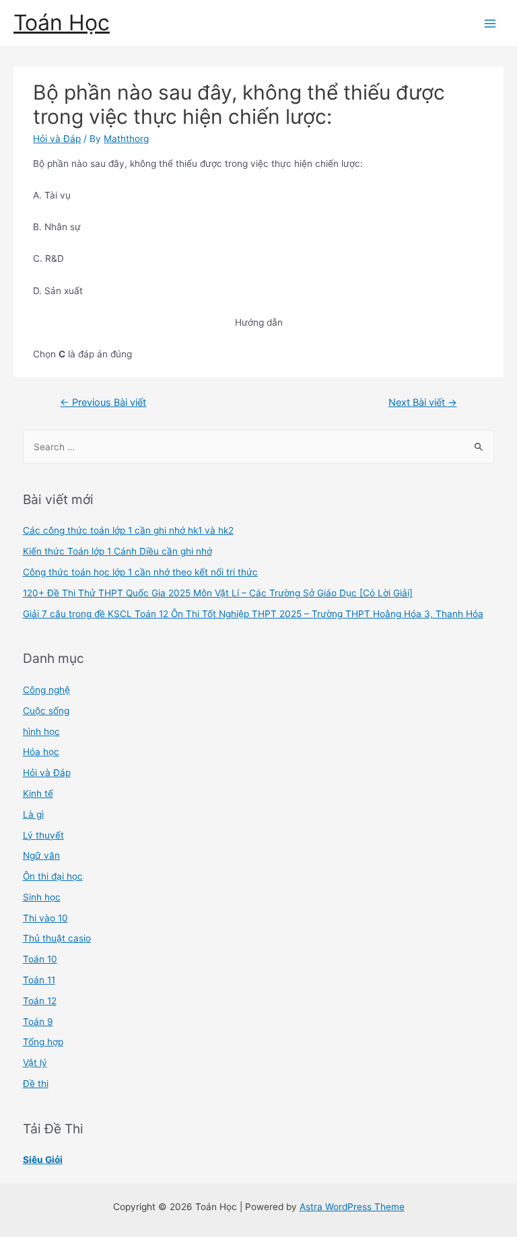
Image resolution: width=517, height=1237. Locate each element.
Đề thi (35, 1083)
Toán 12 (40, 1000)
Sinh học (42, 897)
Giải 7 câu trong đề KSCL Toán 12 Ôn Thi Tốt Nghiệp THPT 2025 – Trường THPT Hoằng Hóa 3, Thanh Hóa (253, 613)
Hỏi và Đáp (57, 138)
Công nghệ (46, 689)
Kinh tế (38, 793)
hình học (41, 731)
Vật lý (35, 1062)
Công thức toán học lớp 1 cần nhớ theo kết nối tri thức (140, 572)
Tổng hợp (43, 1041)
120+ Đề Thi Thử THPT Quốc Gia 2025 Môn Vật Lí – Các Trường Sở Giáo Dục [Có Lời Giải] (218, 593)
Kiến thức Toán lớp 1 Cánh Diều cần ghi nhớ (117, 551)
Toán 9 (38, 1021)
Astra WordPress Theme (352, 1206)
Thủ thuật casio (57, 938)
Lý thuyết (43, 835)
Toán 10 (40, 959)
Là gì (33, 814)
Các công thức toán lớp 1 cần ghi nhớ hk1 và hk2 (128, 530)
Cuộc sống (46, 710)
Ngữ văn (41, 855)
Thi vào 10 (45, 918)
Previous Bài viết (103, 402)
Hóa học (41, 751)
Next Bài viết (422, 402)
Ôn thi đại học (53, 876)
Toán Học (61, 22)
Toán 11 (39, 980)
